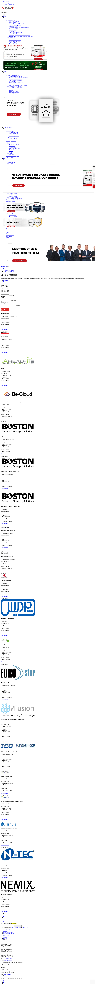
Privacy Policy (6, 935)
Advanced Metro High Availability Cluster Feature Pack (21, 36)
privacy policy (26, 927)
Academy (8, 143)
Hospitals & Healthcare (14, 92)
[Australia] (6, 297)
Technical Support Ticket (14, 132)
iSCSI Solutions (12, 81)
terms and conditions (16, 927)
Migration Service (13, 139)
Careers (7, 232)
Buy (4, 158)
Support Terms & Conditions (15, 134)
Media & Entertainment (14, 93)
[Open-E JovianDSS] (5, 290)
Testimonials (9, 236)
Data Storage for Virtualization (15, 79)
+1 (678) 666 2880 (8, 958)
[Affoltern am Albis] (8, 302)
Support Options (12, 30)
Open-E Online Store (10, 162)
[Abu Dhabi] (8, 301)
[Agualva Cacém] (8, 303)
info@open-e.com (8, 960)
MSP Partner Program (11, 213)
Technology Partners (10, 201)
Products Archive (10, 157)
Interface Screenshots (13, 33)
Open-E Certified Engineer (12, 197)
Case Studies (12, 146)
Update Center (9, 153)
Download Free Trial (13, 26)
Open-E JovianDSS (10, 20)
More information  (5, 329)
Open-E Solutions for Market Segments (14, 86)
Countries (13, 300)
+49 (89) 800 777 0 (8, 974)
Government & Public (14, 91)
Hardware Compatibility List (12, 156)
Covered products (13, 294)
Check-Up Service (13, 138)
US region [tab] (3, 944)
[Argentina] (6, 296)
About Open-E (6, 929)
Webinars (11, 151)
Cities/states (17, 305)
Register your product (9, 3)
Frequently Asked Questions (15, 25)
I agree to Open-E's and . (15, 927)
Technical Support (10, 131)
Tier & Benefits (12, 215)
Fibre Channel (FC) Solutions (15, 80)
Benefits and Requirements (15, 194)
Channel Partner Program (11, 193)
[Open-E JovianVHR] (5, 291)
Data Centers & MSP (13, 89)
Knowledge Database (11, 141)
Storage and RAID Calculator (15, 32)
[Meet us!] (3, 981)
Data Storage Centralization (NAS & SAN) (18, 77)
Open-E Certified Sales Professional (14, 198)
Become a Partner (13, 196)
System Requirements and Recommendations (19, 27)
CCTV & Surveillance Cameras (16, 87)
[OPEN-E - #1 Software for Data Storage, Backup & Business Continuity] (7, 9)
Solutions (5, 71)
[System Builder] (5, 285)
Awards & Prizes (10, 235)
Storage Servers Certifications (12, 199)
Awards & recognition (8, 932)
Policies (5, 938)
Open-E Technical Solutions (12, 75)
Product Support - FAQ (14, 136)
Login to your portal (9, 4)
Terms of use (6, 937)
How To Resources (13, 149)
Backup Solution (12, 22)
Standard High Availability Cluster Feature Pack (19, 35)
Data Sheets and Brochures (15, 144)
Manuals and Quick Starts (14, 148)
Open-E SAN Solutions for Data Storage (18, 85)
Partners (5, 190)
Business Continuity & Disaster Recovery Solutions (20, 23)
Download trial (4, 266)
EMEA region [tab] (8, 944)
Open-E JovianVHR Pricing (15, 41)
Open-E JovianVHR (10, 37)
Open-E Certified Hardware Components (15, 154)
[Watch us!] (3, 982)
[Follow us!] (3, 983)
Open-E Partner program (8, 933)
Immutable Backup (13, 38)
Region (12, 295)
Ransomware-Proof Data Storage (16, 82)
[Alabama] (8, 305)
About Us (5, 228)
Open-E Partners (9, 163)
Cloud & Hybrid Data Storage (15, 76)
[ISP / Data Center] (5, 286)
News (7, 238)
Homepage (5, 280)
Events (7, 237)
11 (3, 919)
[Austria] (6, 299)
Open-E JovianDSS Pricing (15, 28)
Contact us (6, 1)
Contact (8, 233)
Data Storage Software (14, 21)
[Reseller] (5, 287)
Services (8, 137)
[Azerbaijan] (6, 300)
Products (5, 16)
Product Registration (13, 133)
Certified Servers (12, 31)
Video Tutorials (12, 147)
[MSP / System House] (5, 289)
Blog (7, 142)
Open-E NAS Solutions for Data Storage (18, 84)
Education (11, 90)
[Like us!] (3, 980)
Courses (10, 152)
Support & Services (7, 127)
